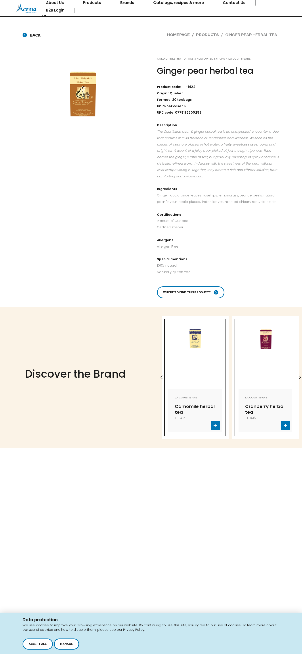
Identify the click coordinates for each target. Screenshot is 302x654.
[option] (171, 377)
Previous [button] (161, 377)
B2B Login (55, 10)
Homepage (178, 34)
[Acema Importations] (26, 12)
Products (207, 34)
